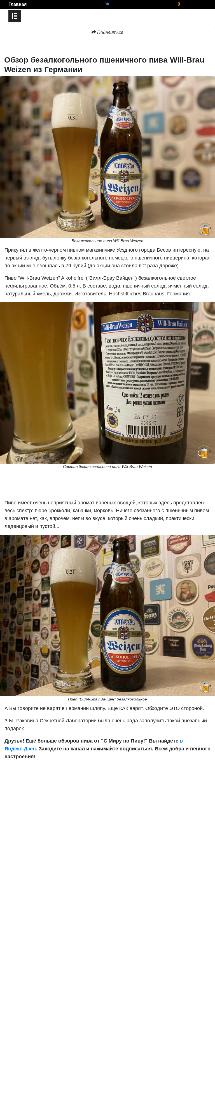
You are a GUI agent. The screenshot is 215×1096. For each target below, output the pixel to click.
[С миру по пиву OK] (179, 4)
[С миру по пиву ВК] (107, 4)
